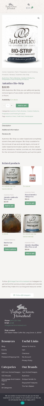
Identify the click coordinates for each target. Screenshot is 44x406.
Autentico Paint (13, 72)
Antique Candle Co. (29, 379)
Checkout (25, 353)
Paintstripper (29, 116)
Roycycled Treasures (29, 383)
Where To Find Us (28, 346)
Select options (10, 249)
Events (4, 350)
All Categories (7, 388)
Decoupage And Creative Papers (11, 380)
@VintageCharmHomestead (18, 281)
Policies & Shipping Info (10, 357)
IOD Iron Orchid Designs (11, 372)
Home (4, 72)
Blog (3, 346)
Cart (23, 350)
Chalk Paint (20, 116)
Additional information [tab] (10, 130)
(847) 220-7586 (15, 320)
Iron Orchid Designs (29, 372)
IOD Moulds (6, 376)
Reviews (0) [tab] (6, 134)
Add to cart (22, 105)
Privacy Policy (27, 360)
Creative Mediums (27, 78)
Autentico (25, 376)
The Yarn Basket (28, 386)
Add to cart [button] (9, 206)
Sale (3, 384)
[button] (28, 4)
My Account (26, 357)
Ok (22, 403)
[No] (41, 400)
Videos (4, 353)
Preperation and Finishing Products (15, 79)
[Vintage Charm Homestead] (22, 311)
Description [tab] (6, 126)
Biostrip (12, 74)
